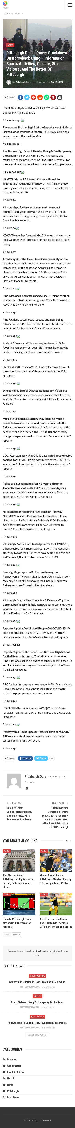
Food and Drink (15, 1072)
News (10, 45)
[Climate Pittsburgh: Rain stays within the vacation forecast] (19, 904)
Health (37, 996)
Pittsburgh (13, 1091)
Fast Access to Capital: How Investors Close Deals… (37, 1022)
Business (12, 1059)
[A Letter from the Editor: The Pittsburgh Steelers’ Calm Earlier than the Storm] (56, 904)
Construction (37, 976)
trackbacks (42, 951)
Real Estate (37, 1016)
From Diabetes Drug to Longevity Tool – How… (37, 1002)
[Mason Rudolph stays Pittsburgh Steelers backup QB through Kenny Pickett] (56, 860)
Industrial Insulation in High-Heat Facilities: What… (38, 982)
